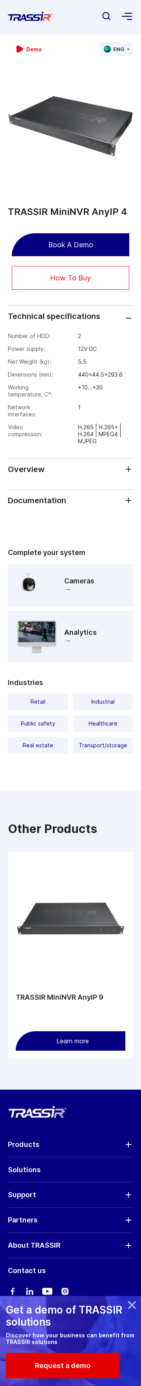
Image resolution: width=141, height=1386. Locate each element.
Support (22, 1195)
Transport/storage (103, 745)
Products (24, 1144)
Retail (38, 701)
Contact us (27, 1270)
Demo (34, 49)
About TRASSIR (34, 1245)
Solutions (24, 1170)
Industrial (103, 701)
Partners (23, 1220)
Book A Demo (70, 245)
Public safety (38, 723)
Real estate (38, 745)
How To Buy (70, 278)
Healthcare (103, 723)
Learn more (72, 1041)
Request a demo (62, 1365)
